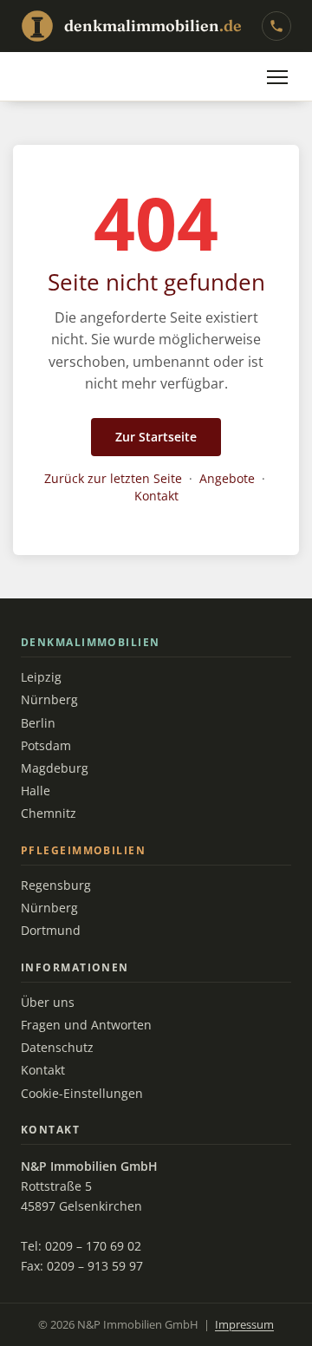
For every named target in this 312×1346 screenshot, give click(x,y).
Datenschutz (57, 1047)
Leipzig (41, 677)
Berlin (38, 723)
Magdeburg (54, 768)
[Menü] (277, 77)
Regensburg (56, 885)
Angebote (227, 478)
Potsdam (46, 746)
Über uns (48, 1002)
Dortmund (51, 930)
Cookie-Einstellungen (82, 1093)
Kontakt (156, 495)
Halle (35, 791)
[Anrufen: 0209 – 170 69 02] (276, 26)
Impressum (244, 1324)
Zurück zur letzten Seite (113, 478)
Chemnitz (48, 813)
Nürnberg (49, 700)
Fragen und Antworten (86, 1025)
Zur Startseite (156, 436)
